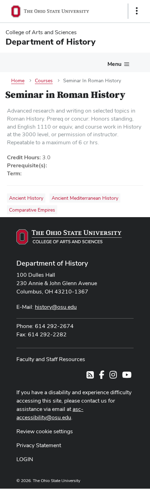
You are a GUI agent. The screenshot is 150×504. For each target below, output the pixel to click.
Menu (114, 64)
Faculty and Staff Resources (50, 359)
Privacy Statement (38, 445)
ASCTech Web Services (112, 494)
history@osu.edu (56, 307)
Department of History (52, 263)
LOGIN (24, 459)
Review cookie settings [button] (44, 431)
